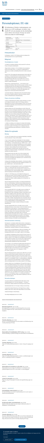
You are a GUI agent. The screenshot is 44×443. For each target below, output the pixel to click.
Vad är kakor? (5, 437)
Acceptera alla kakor (20, 439)
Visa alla (22, 426)
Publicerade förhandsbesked (27, 9)
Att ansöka (17, 9)
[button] (2, 27)
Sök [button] (41, 9)
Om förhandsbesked (10, 9)
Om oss (36, 9)
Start (3, 13)
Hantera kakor (8, 439)
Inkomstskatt (11, 304)
